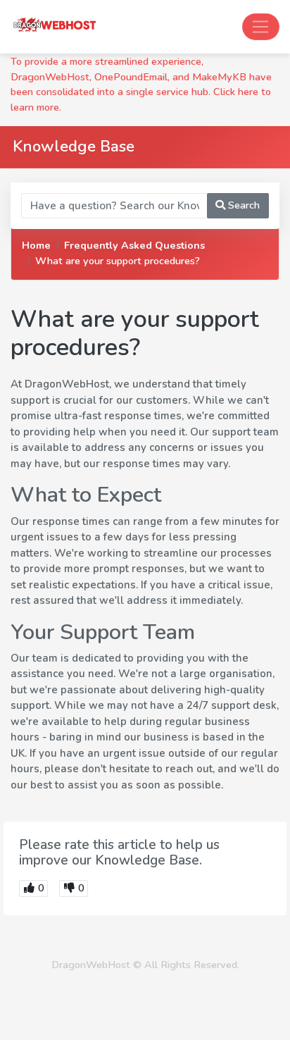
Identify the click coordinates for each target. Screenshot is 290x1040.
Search (242, 205)
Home (36, 245)
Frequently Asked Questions (134, 245)
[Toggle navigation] (260, 26)
